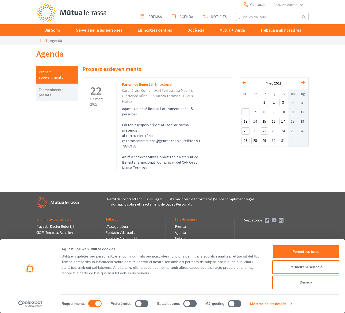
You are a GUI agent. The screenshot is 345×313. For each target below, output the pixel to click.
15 (264, 121)
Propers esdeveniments (51, 75)
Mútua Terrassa (71, 12)
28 (255, 140)
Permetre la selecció (305, 267)
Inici (43, 40)
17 (283, 121)
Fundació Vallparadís (120, 232)
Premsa (155, 16)
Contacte (257, 4)
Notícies (219, 16)
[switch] (141, 303)
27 (245, 140)
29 (264, 140)
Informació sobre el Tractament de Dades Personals (150, 204)
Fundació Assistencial (121, 238)
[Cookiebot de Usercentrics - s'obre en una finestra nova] (30, 303)
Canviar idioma (286, 4)
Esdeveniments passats (51, 92)
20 (245, 131)
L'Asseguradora (117, 226)
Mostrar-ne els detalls (268, 304)
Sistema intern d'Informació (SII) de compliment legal (210, 199)
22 (264, 131)
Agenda (186, 16)
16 (274, 121)
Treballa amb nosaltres (280, 30)
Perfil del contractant (124, 199)
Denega (306, 282)
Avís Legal (154, 199)
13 (245, 121)
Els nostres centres (155, 30)
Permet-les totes (305, 252)
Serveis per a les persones (99, 30)
